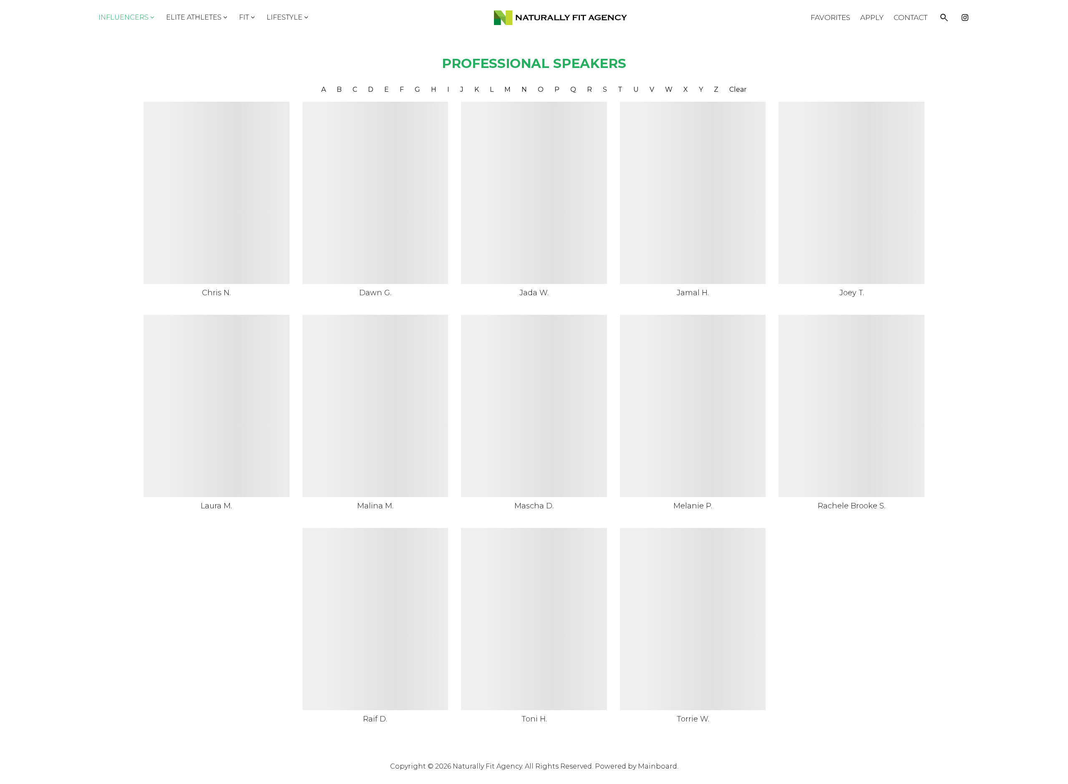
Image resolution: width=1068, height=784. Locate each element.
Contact (910, 17)
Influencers (127, 17)
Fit (248, 17)
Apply (872, 17)
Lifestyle (288, 17)
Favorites (830, 17)
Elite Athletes (197, 17)
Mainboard (657, 766)
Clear (738, 89)
